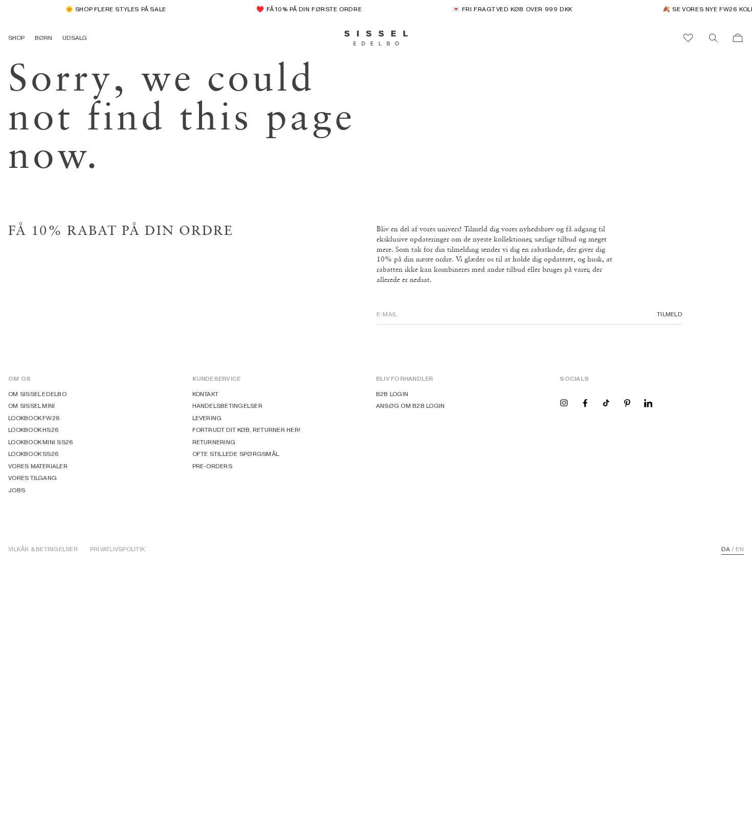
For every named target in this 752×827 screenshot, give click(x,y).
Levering (207, 418)
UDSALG (74, 37)
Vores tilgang (32, 477)
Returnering (214, 442)
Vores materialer (38, 466)
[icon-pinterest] (627, 402)
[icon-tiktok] (606, 402)
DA (725, 549)
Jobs (16, 490)
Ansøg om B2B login (410, 405)
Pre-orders (212, 466)
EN (739, 549)
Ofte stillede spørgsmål (235, 453)
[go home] (376, 38)
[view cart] (738, 38)
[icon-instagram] (564, 402)
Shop (16, 37)
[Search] (713, 38)
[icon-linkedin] (648, 402)
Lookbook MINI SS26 (40, 442)
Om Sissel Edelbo (37, 393)
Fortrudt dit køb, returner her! (246, 429)
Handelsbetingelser (227, 405)
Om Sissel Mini (31, 405)
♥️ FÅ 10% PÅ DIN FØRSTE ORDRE (305, 9)
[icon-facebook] (585, 402)
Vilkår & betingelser (43, 549)
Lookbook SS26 (33, 453)
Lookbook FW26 (34, 418)
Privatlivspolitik (117, 549)
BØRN (43, 37)
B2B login (392, 393)
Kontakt (205, 393)
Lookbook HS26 (33, 429)
